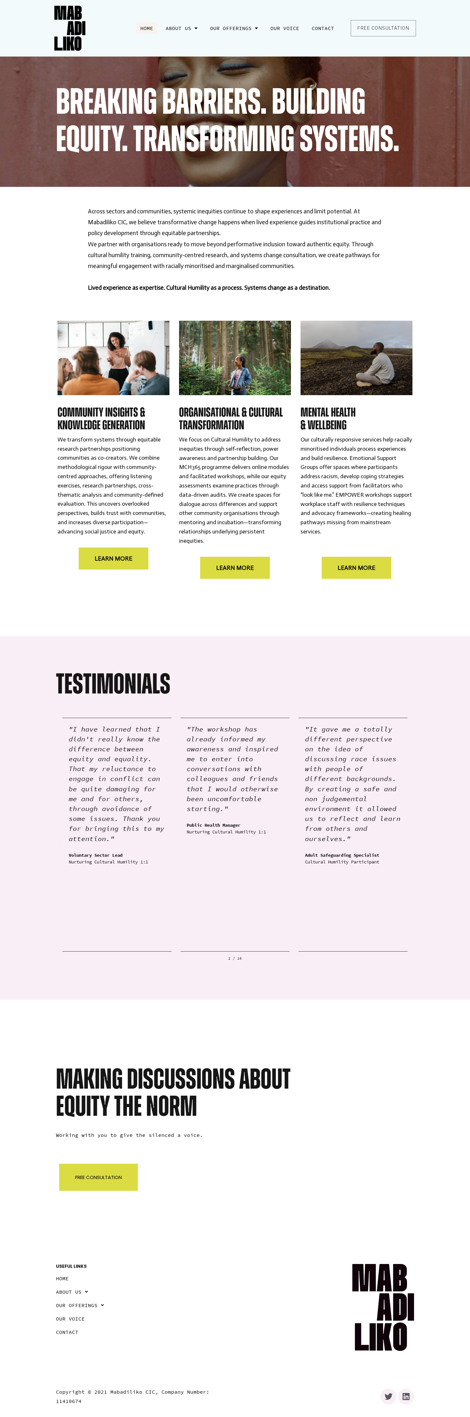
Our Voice (284, 28)
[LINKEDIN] (406, 1397)
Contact (323, 28)
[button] (383, 28)
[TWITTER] (388, 1397)
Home (146, 28)
